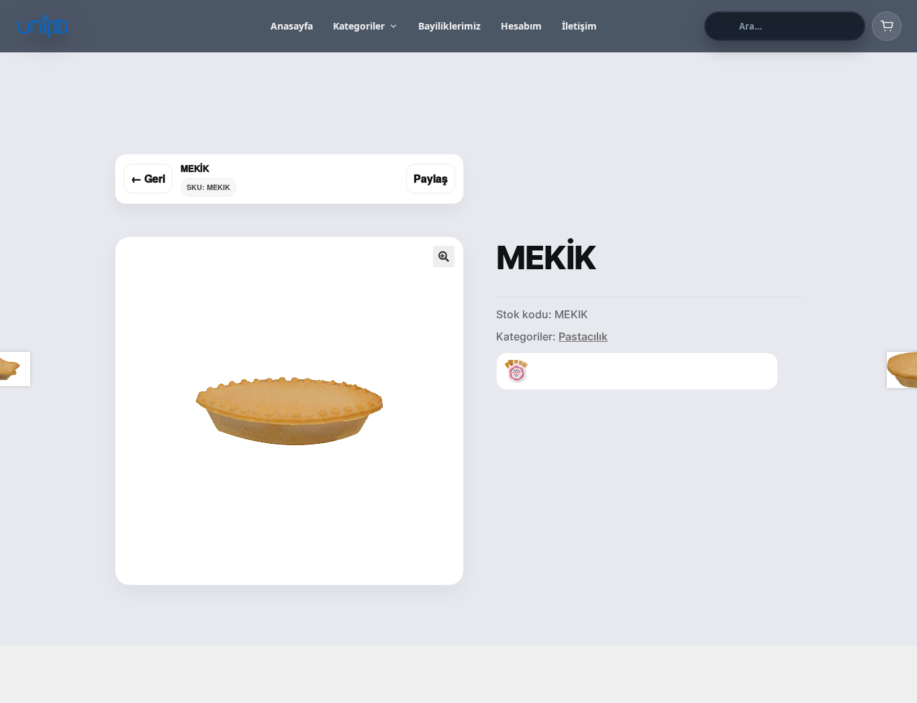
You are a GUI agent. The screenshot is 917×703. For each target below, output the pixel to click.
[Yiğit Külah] (516, 371)
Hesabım (521, 25)
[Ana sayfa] (89, 26)
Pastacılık (583, 336)
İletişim (579, 25)
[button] (443, 256)
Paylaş (431, 178)
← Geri (148, 178)
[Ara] (720, 26)
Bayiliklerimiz (449, 25)
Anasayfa (292, 25)
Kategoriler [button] (359, 25)
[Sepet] (887, 26)
